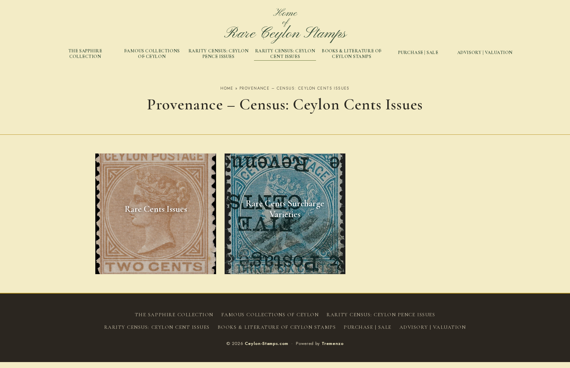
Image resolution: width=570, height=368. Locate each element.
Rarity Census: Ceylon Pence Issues (218, 54)
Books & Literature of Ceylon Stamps (352, 54)
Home (227, 88)
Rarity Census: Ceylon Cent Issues (285, 54)
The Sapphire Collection (85, 54)
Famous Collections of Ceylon (152, 54)
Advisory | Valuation (485, 52)
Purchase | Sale (418, 52)
